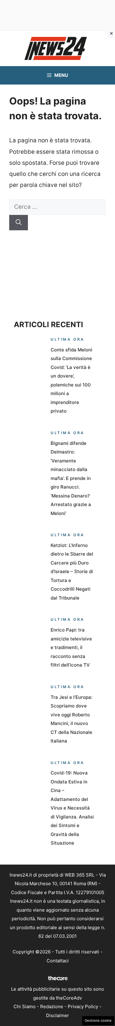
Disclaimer (57, 1015)
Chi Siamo (24, 1006)
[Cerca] (18, 223)
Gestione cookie (98, 1020)
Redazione (51, 1006)
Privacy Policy (83, 1006)
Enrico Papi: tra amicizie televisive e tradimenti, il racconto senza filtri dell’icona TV (71, 647)
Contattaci (58, 961)
